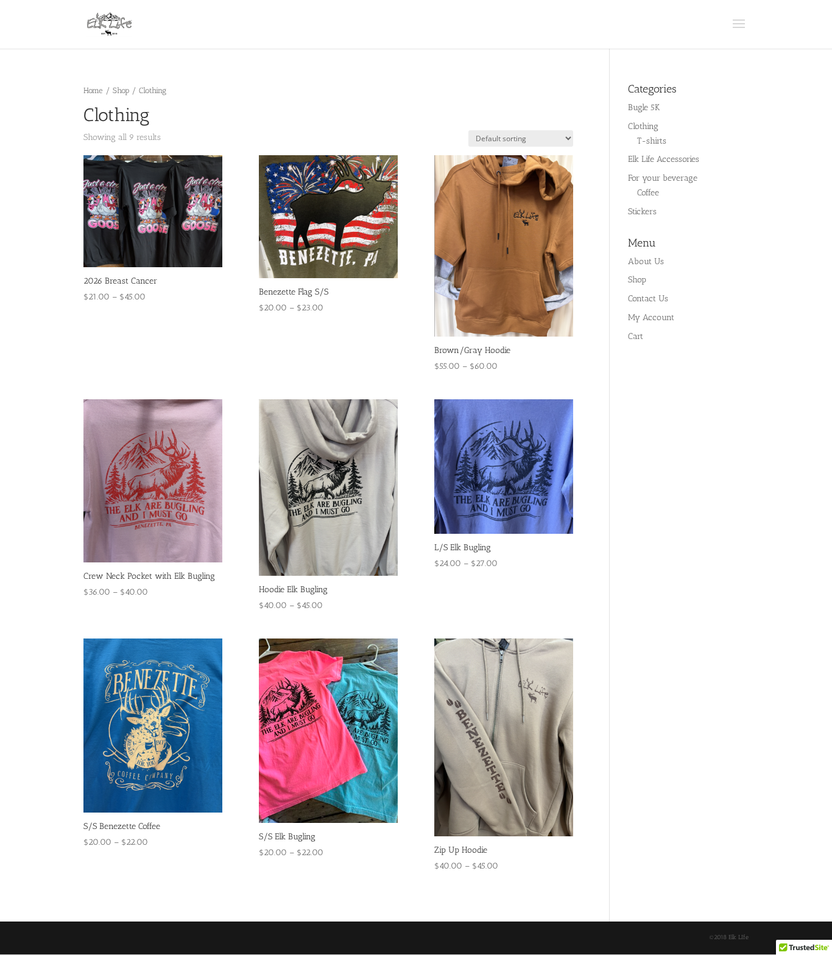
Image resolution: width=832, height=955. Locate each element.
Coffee (648, 192)
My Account (651, 317)
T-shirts (651, 141)
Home (93, 90)
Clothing (643, 126)
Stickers (642, 211)
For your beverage (662, 178)
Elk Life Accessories (663, 159)
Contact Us (648, 298)
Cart (635, 336)
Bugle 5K (644, 107)
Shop (121, 90)
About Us (646, 261)
